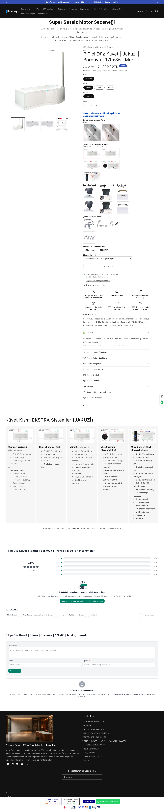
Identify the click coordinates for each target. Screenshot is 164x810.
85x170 (89, 79)
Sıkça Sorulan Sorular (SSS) (93, 721)
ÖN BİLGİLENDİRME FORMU (93, 745)
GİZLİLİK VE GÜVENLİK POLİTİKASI (96, 733)
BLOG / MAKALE (88, 753)
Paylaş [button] (88, 405)
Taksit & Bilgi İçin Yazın (109, 801)
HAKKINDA (86, 725)
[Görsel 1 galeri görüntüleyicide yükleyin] (18, 124)
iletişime (87, 342)
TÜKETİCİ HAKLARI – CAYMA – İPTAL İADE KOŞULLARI (104, 741)
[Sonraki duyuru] (157, 2)
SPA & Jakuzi (88, 47)
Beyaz (88, 87)
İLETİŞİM (85, 761)
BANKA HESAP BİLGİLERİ (92, 757)
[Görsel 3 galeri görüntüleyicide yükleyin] (47, 124)
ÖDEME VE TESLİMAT (90, 749)
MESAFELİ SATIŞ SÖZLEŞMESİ (94, 737)
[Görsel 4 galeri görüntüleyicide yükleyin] (62, 124)
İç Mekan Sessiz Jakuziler (104, 47)
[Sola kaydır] (8, 124)
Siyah (110, 87)
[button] (31, 9)
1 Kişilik (89, 96)
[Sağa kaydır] (72, 124)
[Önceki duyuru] (6, 2)
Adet (85, 101)
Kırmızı (99, 87)
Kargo (95, 71)
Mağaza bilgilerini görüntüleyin (98, 281)
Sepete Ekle (89, 801)
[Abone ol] (99, 777)
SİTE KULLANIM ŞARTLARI (93, 729)
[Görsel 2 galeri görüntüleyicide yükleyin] (32, 124)
